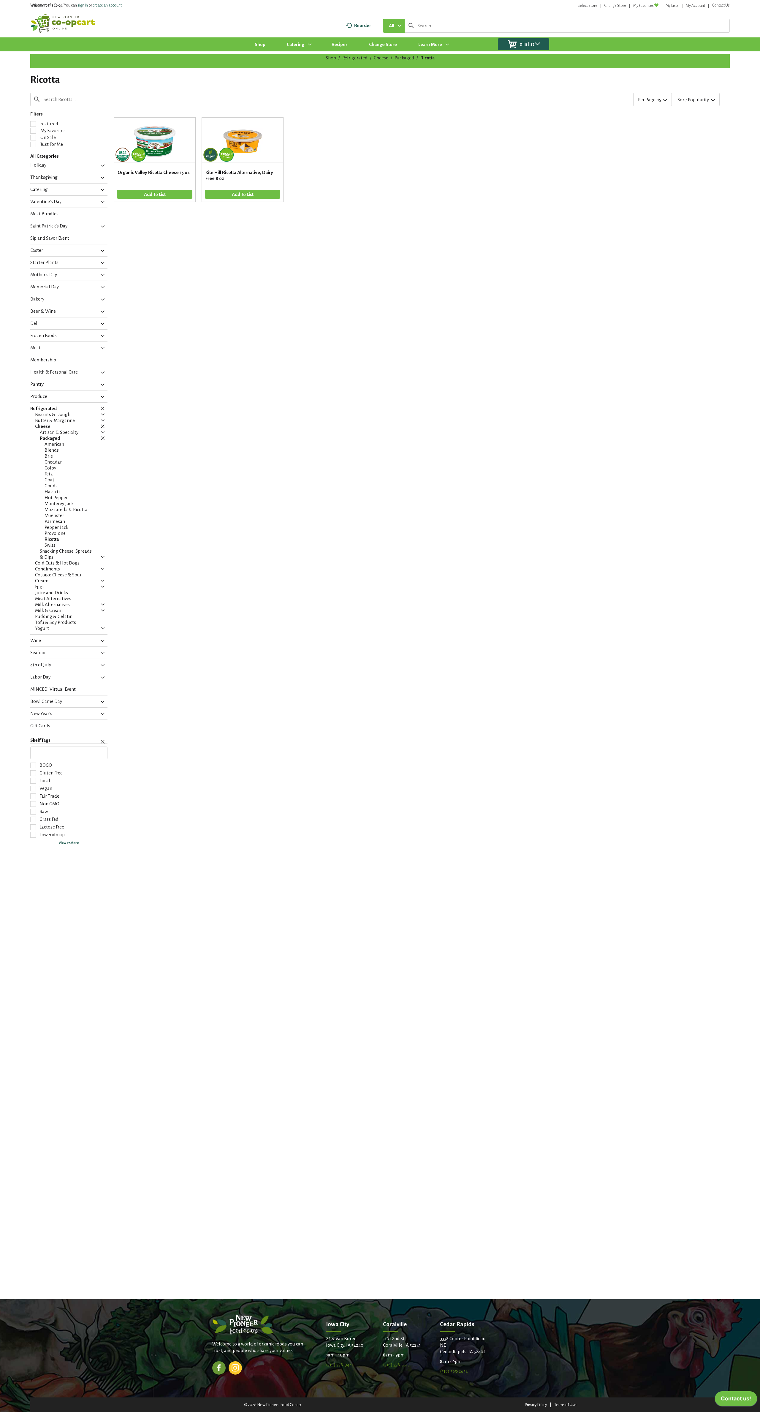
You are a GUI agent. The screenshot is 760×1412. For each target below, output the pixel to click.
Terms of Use (565, 1404)
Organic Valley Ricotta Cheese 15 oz (154, 172)
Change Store (615, 6)
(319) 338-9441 (340, 1364)
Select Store (587, 6)
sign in (82, 5)
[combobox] (394, 26)
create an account (107, 5)
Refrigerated (355, 57)
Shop (331, 57)
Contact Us (721, 5)
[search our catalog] (411, 26)
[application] (736, 1400)
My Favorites (643, 6)
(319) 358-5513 (396, 1364)
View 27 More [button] (69, 843)
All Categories (44, 156)
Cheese (381, 57)
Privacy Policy (536, 1404)
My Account (695, 6)
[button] (101, 165)
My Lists (672, 6)
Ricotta (427, 57)
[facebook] (219, 1367)
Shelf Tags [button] (40, 740)
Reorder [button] (362, 25)
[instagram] (235, 1367)
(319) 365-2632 (454, 1371)
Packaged (404, 57)
